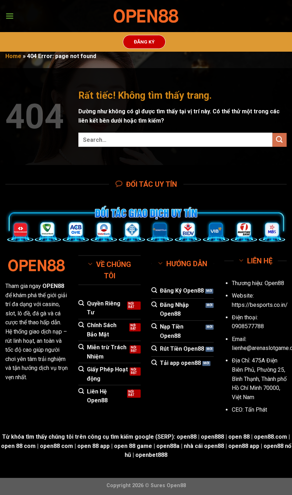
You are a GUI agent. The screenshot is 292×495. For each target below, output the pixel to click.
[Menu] (9, 16)
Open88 (274, 283)
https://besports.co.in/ (260, 304)
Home (13, 56)
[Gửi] (279, 140)
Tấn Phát (256, 409)
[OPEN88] (146, 16)
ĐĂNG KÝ (144, 42)
